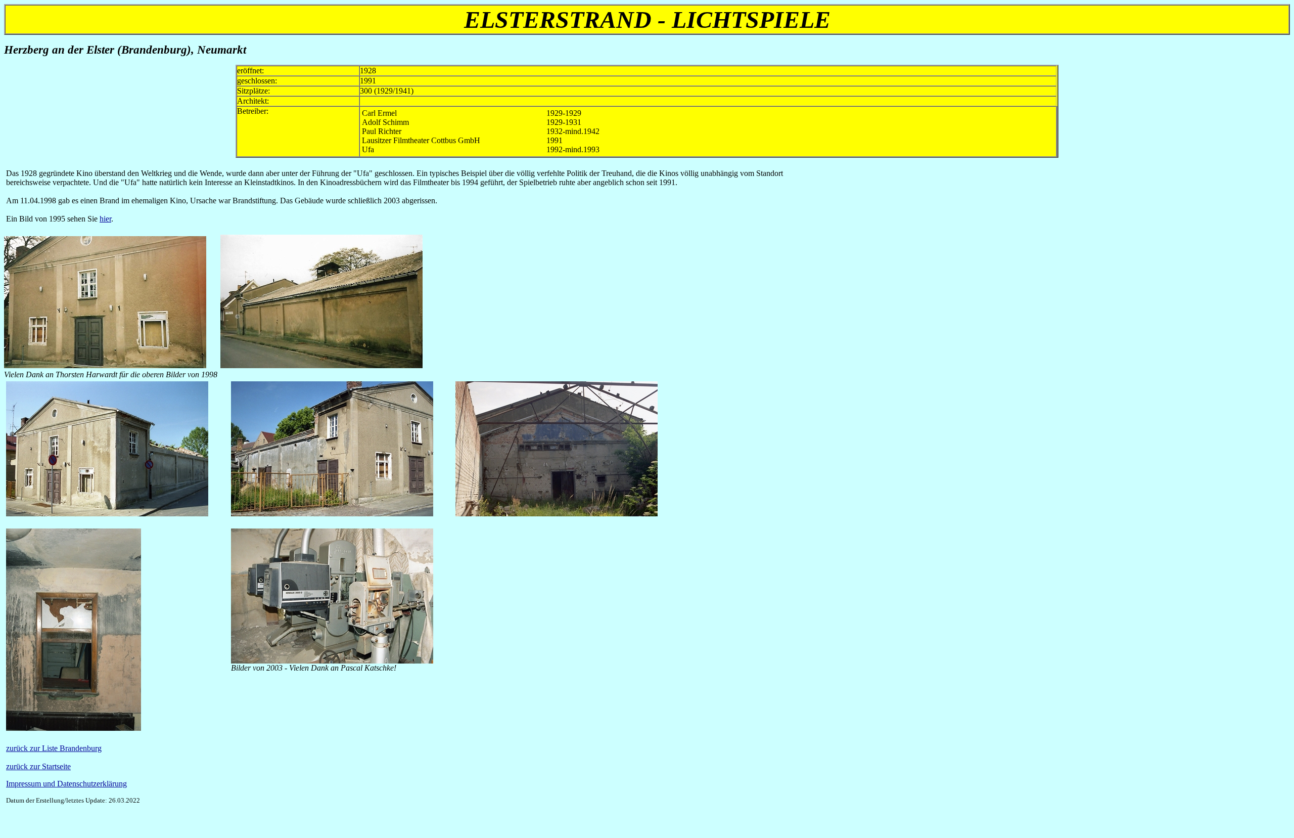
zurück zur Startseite (38, 766)
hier (105, 218)
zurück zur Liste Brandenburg (54, 748)
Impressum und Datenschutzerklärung (66, 783)
